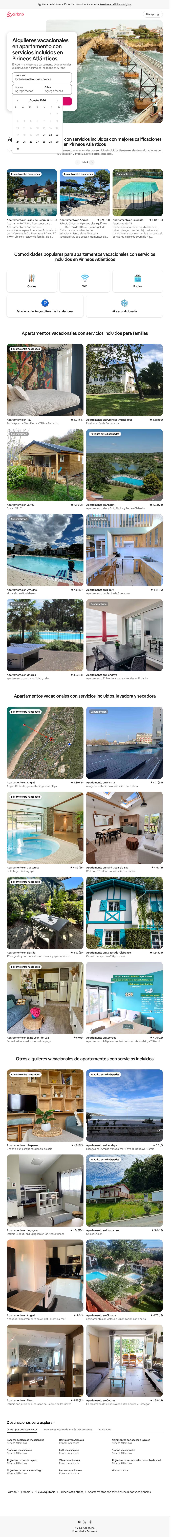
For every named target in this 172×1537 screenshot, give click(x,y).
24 (17, 141)
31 (18, 148)
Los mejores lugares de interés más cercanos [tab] (67, 1429)
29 (50, 141)
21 (44, 134)
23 (57, 134)
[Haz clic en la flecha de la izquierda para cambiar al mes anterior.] (18, 101)
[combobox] (42, 79)
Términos (92, 1531)
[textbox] (27, 91)
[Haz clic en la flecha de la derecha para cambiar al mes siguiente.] (57, 101)
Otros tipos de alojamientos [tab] (22, 1429)
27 (37, 141)
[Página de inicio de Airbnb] (15, 14)
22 (50, 134)
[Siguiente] (92, 162)
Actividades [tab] (104, 1429)
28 (44, 141)
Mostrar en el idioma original (115, 4)
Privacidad (78, 1531)
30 (57, 141)
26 (31, 141)
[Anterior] (77, 162)
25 (24, 141)
